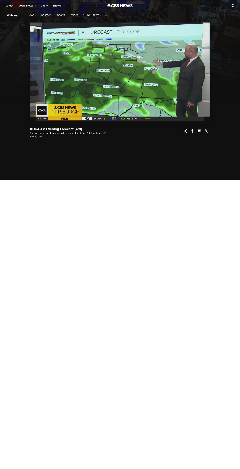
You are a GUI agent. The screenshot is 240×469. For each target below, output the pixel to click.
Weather (46, 15)
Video (75, 15)
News (31, 15)
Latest (9, 5)
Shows (57, 5)
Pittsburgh (11, 15)
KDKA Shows (91, 15)
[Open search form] (233, 5)
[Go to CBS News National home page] (120, 5)
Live (43, 5)
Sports (61, 15)
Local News (26, 5)
